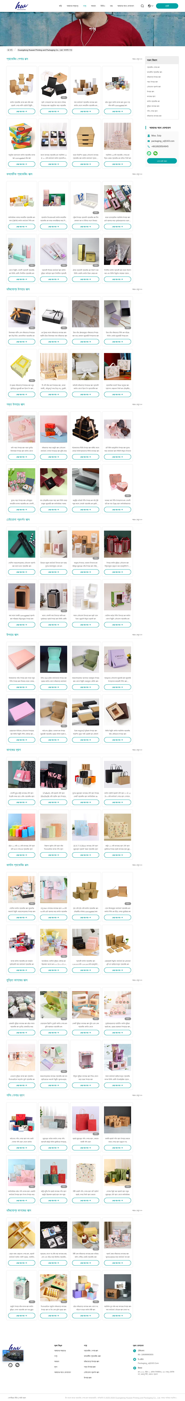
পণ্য (84, 6)
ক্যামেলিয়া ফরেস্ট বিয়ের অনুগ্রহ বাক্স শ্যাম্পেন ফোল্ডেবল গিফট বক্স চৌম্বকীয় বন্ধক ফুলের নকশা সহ (117, 388)
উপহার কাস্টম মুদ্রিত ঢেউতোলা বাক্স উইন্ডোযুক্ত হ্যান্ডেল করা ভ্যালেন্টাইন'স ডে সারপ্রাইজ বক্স (118, 566)
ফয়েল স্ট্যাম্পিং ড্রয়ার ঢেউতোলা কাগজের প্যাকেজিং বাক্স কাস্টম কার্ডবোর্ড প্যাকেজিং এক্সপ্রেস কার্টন (85, 158)
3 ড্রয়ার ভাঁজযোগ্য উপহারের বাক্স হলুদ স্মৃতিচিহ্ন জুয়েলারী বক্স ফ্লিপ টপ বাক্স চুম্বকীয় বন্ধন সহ (22, 388)
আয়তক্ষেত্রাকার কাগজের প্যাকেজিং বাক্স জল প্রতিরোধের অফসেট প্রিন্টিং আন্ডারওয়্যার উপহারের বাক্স (53, 1079)
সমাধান (93, 6)
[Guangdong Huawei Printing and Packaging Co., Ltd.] (22, 6)
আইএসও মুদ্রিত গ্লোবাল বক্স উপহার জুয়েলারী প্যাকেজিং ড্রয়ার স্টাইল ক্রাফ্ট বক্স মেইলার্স (53, 734)
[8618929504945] (10, 1365)
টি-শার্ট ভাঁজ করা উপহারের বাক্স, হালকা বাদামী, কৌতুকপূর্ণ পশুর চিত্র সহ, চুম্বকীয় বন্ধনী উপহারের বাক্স (53, 388)
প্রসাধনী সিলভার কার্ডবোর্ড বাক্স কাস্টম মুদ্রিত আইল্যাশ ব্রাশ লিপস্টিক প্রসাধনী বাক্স (53, 273)
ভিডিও (103, 6)
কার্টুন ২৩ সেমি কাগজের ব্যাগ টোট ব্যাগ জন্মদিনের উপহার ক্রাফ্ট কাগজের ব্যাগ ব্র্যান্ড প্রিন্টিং (118, 849)
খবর (111, 6)
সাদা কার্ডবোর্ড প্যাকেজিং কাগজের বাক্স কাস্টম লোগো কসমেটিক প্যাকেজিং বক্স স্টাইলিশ (85, 105)
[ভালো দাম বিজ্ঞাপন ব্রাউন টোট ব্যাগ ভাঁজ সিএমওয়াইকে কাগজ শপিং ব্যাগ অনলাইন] (53, 827)
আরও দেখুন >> (137, 59)
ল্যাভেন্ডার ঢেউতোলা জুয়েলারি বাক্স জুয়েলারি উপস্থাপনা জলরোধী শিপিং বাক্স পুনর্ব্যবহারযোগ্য (117, 681)
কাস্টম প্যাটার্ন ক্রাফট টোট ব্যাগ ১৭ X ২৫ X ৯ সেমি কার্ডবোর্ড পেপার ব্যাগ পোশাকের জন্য (117, 796)
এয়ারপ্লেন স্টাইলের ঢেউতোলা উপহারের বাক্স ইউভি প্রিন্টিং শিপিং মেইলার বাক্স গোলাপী (21, 734)
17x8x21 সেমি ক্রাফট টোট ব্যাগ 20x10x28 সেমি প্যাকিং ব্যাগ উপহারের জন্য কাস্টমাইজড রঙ (53, 796)
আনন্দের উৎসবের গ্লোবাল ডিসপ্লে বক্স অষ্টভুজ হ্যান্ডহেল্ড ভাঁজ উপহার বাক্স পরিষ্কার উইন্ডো (85, 566)
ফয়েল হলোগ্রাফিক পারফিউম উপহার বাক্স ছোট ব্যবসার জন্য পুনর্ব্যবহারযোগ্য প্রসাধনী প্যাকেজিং (117, 220)
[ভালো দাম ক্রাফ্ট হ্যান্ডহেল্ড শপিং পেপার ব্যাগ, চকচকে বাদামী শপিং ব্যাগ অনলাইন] (85, 1119)
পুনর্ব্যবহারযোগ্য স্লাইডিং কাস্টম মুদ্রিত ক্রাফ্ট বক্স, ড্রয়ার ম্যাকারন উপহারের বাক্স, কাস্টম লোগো (117, 1026)
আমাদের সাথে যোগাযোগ (125, 6)
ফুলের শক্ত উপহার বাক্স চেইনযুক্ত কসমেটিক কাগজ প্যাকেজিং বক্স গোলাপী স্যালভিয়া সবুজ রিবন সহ (22, 503)
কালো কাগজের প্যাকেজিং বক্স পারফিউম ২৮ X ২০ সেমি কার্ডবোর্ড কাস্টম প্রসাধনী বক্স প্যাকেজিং (54, 158)
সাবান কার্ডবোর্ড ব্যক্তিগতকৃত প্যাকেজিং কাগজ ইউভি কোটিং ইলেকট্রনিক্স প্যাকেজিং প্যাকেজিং (118, 1079)
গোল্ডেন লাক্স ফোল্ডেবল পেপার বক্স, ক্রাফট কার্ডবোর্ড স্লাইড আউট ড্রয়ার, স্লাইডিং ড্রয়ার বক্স (21, 1257)
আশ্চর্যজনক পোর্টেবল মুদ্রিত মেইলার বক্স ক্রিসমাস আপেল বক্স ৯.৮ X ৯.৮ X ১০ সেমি (54, 964)
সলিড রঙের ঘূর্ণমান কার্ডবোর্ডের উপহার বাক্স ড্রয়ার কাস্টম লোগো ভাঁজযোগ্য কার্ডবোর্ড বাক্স (54, 681)
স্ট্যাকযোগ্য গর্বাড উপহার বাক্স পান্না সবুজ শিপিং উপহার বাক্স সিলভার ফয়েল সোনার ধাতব (22, 681)
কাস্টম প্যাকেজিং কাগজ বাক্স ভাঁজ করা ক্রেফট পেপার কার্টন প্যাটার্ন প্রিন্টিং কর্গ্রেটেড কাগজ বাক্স (21, 105)
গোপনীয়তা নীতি (13, 1398)
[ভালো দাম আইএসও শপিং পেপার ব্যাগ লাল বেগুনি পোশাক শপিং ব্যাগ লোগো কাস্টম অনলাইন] (21, 1119)
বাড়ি (60, 6)
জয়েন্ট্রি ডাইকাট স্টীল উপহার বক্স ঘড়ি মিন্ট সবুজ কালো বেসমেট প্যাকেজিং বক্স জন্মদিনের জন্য (85, 503)
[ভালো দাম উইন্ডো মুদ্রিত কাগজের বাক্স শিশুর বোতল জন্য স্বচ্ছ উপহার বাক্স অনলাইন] (85, 1057)
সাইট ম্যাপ (22, 1398)
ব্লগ (55, 1367)
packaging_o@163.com (162, 141)
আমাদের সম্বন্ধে (72, 6)
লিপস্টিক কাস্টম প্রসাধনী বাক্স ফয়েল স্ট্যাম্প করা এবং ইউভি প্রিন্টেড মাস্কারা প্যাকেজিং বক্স (117, 273)
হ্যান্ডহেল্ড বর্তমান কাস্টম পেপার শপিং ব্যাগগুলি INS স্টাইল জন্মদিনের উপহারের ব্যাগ (53, 1141)
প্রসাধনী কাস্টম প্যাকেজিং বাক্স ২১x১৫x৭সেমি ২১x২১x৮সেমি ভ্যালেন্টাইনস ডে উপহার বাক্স (85, 964)
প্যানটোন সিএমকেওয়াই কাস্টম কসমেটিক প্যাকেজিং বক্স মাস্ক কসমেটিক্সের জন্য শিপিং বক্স (53, 220)
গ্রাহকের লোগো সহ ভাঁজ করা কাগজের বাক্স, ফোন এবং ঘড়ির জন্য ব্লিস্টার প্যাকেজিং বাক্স (53, 1257)
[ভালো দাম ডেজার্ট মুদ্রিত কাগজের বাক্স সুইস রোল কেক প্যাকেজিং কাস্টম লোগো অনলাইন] (85, 1004)
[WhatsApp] (149, 153)
